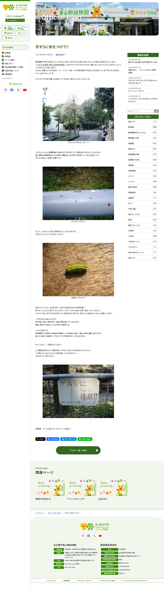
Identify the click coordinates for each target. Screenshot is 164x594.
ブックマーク (70, 439)
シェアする (54, 439)
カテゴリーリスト (143, 116)
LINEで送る (86, 439)
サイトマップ (7, 78)
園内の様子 (60, 54)
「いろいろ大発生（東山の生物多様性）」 (50, 64)
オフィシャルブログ (54, 513)
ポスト (41, 439)
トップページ (39, 513)
